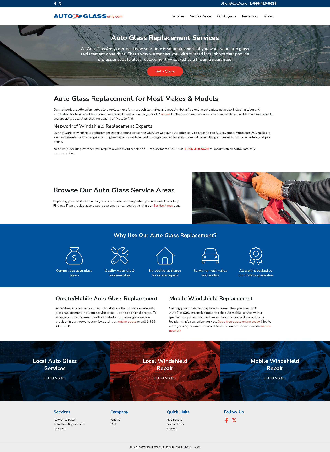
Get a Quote (165, 71)
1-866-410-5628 (263, 3)
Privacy (187, 447)
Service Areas (201, 16)
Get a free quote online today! (239, 322)
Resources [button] (250, 16)
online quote (127, 322)
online (165, 114)
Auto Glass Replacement (69, 424)
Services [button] (178, 16)
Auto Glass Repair (65, 420)
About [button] (269, 16)
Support (172, 429)
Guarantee (60, 429)
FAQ (113, 424)
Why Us (115, 420)
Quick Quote (226, 16)
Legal (197, 447)
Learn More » (55, 378)
